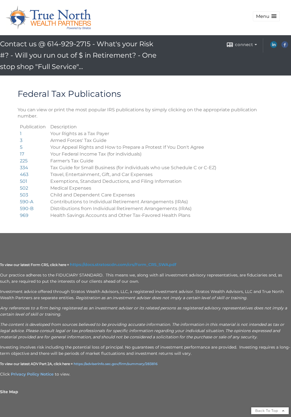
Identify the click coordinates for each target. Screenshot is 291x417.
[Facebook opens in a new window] (284, 46)
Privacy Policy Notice (32, 374)
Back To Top (267, 410)
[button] (266, 16)
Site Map (9, 391)
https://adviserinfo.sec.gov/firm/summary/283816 (116, 364)
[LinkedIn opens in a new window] (273, 46)
